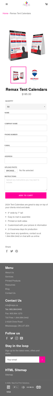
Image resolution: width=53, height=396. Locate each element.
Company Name (11, 123)
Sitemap (9, 374)
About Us (9, 272)
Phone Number (11, 134)
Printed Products (12, 280)
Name (7, 112)
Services (9, 276)
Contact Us (10, 292)
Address (8, 156)
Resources (10, 284)
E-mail (7, 145)
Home (5, 13)
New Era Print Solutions (20, 383)
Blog (7, 288)
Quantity (9, 101)
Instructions (10, 176)
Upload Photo (11, 167)
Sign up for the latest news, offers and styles (22, 352)
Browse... (11, 170)
